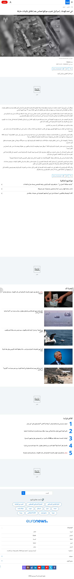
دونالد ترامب (21, 509)
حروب (30, 509)
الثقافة (34, 543)
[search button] (23, 493)
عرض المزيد (70, 561)
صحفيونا (70, 551)
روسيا (20, 513)
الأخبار (68, 7)
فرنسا (55, 509)
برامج (34, 547)
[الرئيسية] (72, 7)
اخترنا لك (69, 288)
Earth (34, 535)
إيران (47, 509)
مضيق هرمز (44, 513)
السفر (71, 543)
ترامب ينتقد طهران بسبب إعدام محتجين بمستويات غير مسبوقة (55, 189)
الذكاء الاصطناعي (32, 513)
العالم (64, 7)
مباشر (4, 2)
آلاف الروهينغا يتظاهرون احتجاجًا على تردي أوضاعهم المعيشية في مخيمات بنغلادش (50, 193)
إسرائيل (39, 509)
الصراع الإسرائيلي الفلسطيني (35, 504)
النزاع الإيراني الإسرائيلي (53, 504)
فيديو (71, 547)
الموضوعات (70, 528)
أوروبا (71, 532)
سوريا (53, 513)
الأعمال (71, 535)
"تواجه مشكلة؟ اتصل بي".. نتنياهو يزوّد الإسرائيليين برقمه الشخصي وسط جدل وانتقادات (48, 184)
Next (71, 539)
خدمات (71, 556)
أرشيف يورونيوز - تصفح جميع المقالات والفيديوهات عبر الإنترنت (21, 551)
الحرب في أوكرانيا (19, 504)
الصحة (34, 539)
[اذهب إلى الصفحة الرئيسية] (67, 2)
